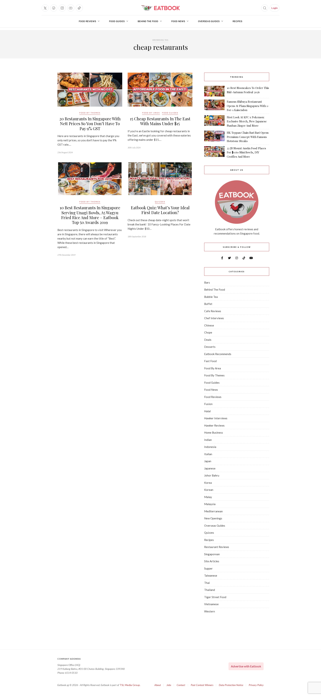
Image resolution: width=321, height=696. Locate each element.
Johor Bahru (211, 475)
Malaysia (209, 504)
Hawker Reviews (214, 425)
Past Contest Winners (202, 685)
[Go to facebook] (53, 8)
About (157, 685)
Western (209, 611)
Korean (208, 489)
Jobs (168, 685)
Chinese (209, 325)
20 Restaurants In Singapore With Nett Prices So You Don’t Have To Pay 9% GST (90, 123)
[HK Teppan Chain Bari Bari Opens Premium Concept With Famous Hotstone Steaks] (214, 137)
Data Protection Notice (231, 685)
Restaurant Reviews (216, 547)
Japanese (209, 468)
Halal (207, 411)
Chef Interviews (214, 318)
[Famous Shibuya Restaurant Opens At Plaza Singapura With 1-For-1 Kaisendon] (214, 106)
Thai (207, 582)
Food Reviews (87, 21)
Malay (208, 497)
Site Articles (211, 561)
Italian (208, 454)
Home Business (213, 432)
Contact (181, 685)
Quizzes (160, 202)
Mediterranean (213, 511)
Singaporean (212, 554)
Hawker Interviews (215, 418)
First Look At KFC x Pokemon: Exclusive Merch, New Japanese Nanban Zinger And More (247, 121)
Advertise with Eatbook (246, 666)
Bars (207, 282)
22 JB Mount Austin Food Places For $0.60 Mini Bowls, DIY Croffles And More (246, 152)
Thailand (209, 589)
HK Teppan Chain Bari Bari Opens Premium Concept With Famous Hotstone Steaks (248, 137)
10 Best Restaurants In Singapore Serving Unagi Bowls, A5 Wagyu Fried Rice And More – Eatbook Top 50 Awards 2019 (90, 215)
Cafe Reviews (212, 311)
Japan (207, 461)
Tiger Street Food (215, 597)
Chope (208, 332)
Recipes (237, 21)
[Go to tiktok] (79, 8)
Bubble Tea (211, 296)
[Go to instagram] (62, 8)
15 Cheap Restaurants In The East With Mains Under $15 (160, 121)
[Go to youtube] (70, 8)
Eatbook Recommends (217, 354)
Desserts (209, 346)
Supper (208, 568)
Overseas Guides (209, 21)
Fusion (208, 404)
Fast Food (210, 361)
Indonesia (210, 446)
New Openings (213, 518)
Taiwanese (210, 575)
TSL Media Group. (130, 685)
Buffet (208, 303)
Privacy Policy (256, 685)
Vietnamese (211, 604)
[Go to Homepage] (160, 8)
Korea (208, 482)
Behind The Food (148, 21)
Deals (207, 339)
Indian (208, 439)
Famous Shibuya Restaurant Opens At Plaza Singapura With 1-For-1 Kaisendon (248, 106)
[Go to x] (45, 8)
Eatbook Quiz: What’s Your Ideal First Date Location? (160, 210)
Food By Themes (89, 113)
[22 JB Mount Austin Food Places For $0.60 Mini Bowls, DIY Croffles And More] (214, 152)
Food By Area (151, 113)
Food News (178, 21)
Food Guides (117, 21)
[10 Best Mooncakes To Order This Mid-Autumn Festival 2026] (214, 91)
